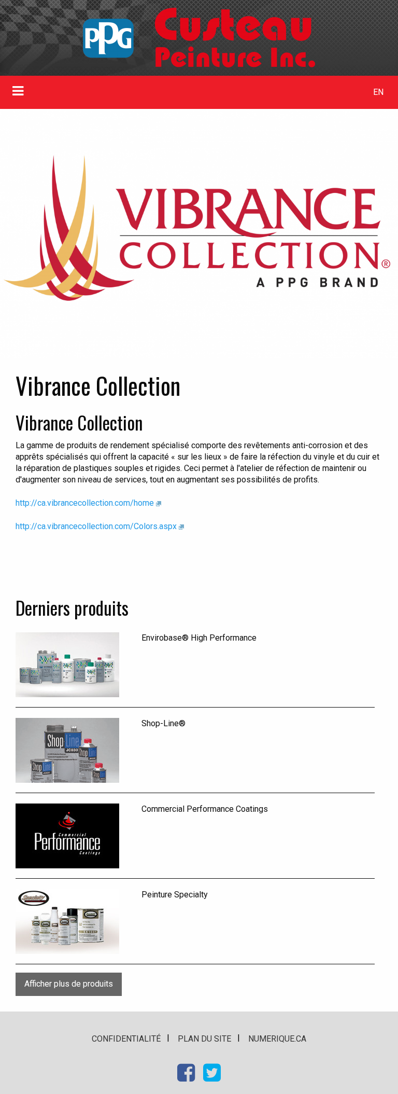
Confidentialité (126, 1039)
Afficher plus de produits (68, 984)
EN (378, 92)
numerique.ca (277, 1039)
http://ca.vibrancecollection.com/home (85, 503)
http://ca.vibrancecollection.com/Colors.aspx (96, 526)
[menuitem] (378, 92)
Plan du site (204, 1039)
